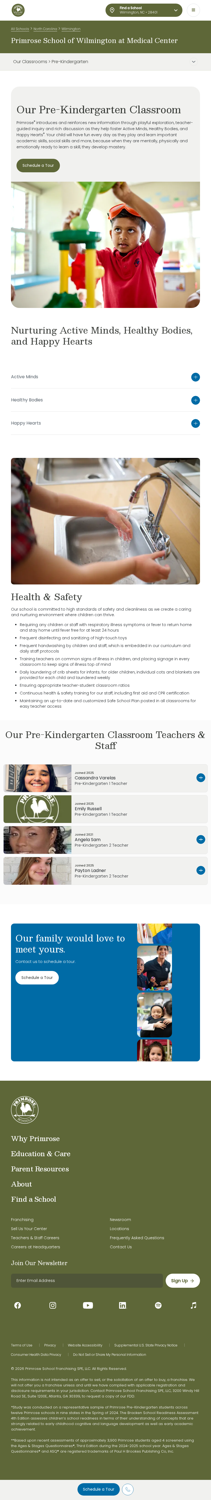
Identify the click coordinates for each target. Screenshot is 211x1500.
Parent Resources (40, 1168)
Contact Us (121, 1247)
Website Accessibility (85, 1345)
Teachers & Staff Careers (35, 1238)
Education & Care (40, 1153)
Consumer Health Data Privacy (36, 1355)
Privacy (50, 1345)
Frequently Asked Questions (137, 1238)
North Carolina (45, 28)
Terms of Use (21, 1345)
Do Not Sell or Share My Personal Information (109, 1355)
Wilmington (71, 28)
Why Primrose (35, 1138)
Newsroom (120, 1219)
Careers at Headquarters (35, 1247)
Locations (119, 1228)
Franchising (22, 1219)
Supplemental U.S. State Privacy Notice (145, 1345)
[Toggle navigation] (193, 10)
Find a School (33, 1198)
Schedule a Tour (98, 1489)
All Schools (20, 28)
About (21, 1183)
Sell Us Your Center (29, 1228)
